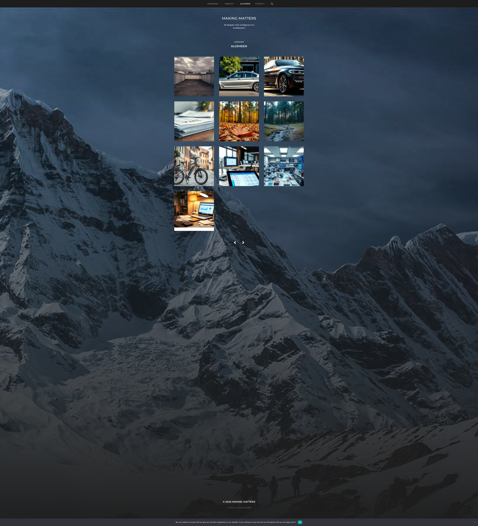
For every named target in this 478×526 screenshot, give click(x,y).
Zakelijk (229, 4)
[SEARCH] (272, 4)
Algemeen (245, 4)
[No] (475, 522)
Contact (259, 4)
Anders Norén (244, 508)
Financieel (212, 4)
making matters (239, 18)
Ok (300, 522)
